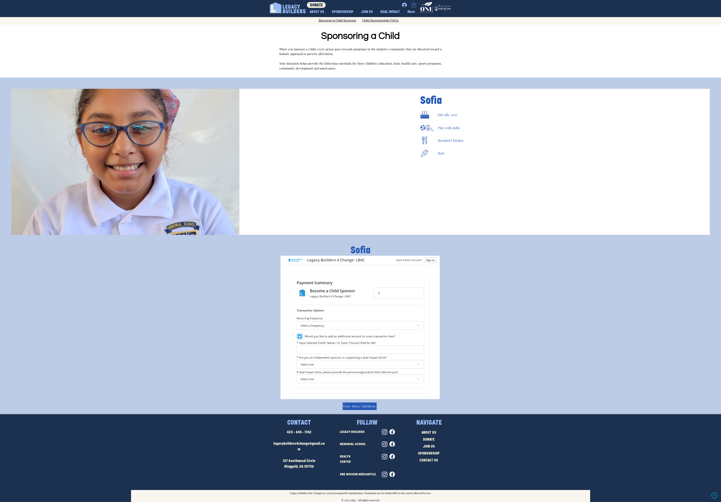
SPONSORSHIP (429, 453)
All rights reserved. (369, 500)
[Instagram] (384, 432)
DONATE (428, 440)
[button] (414, 5)
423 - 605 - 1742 (299, 432)
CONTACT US (428, 460)
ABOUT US (429, 433)
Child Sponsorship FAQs (380, 20)
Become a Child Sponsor (337, 20)
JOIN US (429, 446)
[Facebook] (392, 432)
